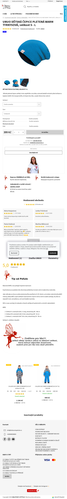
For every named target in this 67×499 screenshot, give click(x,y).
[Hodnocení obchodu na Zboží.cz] (33, 490)
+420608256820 (11, 434)
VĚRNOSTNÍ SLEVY (40, 445)
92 (8, 391)
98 (11, 391)
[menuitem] (5, 14)
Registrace (59, 1)
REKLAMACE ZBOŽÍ (41, 443)
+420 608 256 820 (37, 141)
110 (14, 391)
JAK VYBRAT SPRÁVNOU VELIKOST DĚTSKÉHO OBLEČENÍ (16, 467)
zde (47, 249)
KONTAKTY (5, 1)
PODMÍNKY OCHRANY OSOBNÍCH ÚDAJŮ (47, 440)
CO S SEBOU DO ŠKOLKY (10, 471)
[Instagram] (9, 439)
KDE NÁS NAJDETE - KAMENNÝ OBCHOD (47, 434)
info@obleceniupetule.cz (37, 143)
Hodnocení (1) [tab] (15, 258)
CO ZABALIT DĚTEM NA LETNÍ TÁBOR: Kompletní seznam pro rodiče (14, 464)
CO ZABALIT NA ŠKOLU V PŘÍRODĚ (13, 473)
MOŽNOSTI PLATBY (41, 438)
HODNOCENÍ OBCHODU (42, 432)
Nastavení (14, 253)
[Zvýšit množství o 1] (23, 132)
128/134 (55, 391)
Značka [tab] (35, 258)
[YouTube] (13, 439)
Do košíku (45, 132)
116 (18, 391)
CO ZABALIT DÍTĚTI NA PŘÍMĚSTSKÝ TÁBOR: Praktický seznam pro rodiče (16, 460)
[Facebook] (5, 439)
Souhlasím (53, 253)
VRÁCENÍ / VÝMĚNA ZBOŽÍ (43, 447)
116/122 (23, 391)
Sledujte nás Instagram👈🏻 (41, 486)
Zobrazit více (33, 241)
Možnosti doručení (8, 124)
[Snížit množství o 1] (14, 132)
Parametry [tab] (53, 258)
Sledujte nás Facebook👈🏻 (25, 486)
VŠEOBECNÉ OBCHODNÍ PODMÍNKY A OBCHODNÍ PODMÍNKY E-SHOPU (46, 450)
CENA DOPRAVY (39, 429)
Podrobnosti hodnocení (27, 29)
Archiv (7, 476)
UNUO (42, 29)
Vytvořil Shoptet (59, 497)
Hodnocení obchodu (17, 1)
